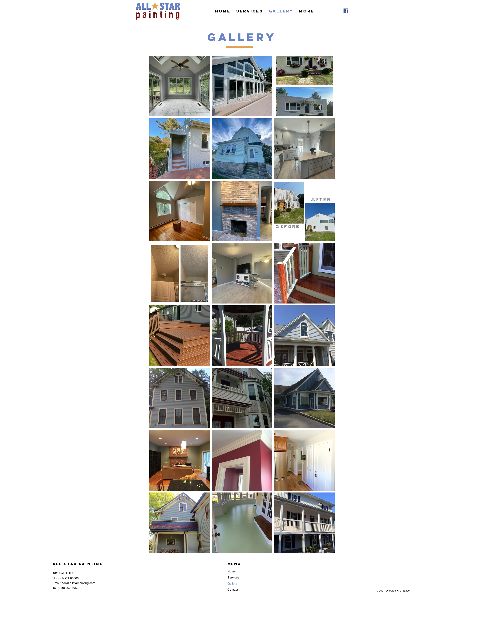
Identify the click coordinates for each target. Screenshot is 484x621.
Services (233, 577)
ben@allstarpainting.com (78, 583)
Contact (232, 589)
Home (231, 571)
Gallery (232, 583)
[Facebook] (346, 11)
